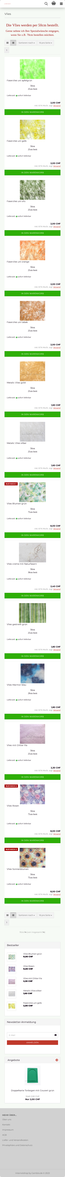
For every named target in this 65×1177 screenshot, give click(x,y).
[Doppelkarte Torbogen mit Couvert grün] (32, 1075)
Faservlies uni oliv (16, 201)
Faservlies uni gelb (16, 141)
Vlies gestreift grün (17, 624)
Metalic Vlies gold (16, 382)
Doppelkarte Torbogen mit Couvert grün (32, 1090)
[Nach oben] (56, 1172)
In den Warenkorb (32, 112)
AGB (4, 1135)
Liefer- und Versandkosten (15, 1140)
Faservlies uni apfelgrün (19, 80)
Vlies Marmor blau (16, 684)
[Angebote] (57, 1060)
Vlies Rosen (13, 805)
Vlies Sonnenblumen (18, 869)
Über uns (6, 1119)
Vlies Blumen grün (17, 503)
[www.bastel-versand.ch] (6, 4)
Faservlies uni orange (18, 261)
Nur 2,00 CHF (32, 1098)
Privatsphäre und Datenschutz (17, 1145)
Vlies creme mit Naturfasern (22, 564)
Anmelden (32, 1042)
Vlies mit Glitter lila (17, 745)
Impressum (8, 1130)
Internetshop (21, 1173)
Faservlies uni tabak (17, 322)
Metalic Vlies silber (16, 443)
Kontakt (6, 1124)
